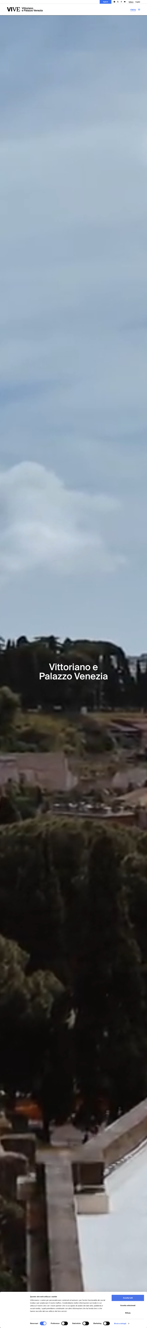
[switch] (64, 1323)
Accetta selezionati (127, 1305)
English (138, 2)
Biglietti (105, 2)
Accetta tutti (128, 1298)
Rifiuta (127, 1313)
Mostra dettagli (120, 1323)
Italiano (131, 2)
